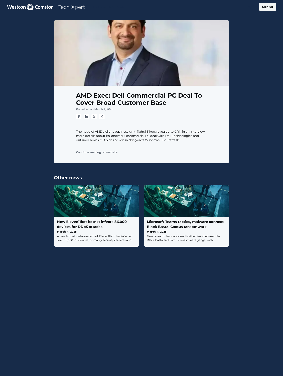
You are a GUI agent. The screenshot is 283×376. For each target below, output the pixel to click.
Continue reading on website (96, 152)
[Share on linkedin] (86, 116)
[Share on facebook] (78, 116)
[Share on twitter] (94, 116)
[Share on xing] (102, 116)
